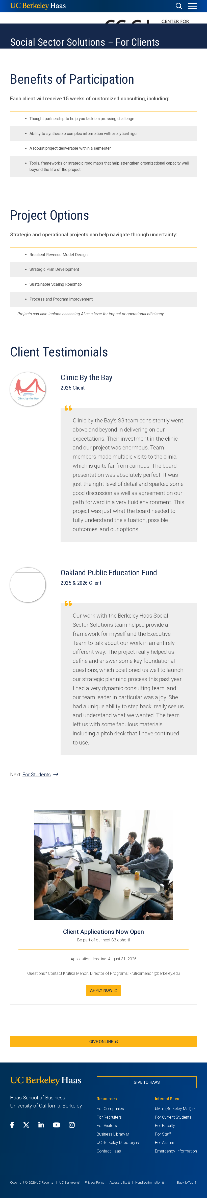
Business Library (113, 1134)
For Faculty (165, 1125)
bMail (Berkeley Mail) (175, 1108)
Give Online (108, 1043)
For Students (36, 775)
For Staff (163, 1134)
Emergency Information (176, 1151)
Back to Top (185, 1182)
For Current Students (173, 1117)
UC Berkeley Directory (118, 1142)
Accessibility (120, 1182)
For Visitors (107, 1125)
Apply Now (103, 992)
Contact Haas (109, 1151)
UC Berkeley (69, 1182)
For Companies (110, 1108)
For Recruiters (109, 1117)
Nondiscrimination (149, 1182)
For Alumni (164, 1142)
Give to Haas (147, 1082)
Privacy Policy (94, 1182)
